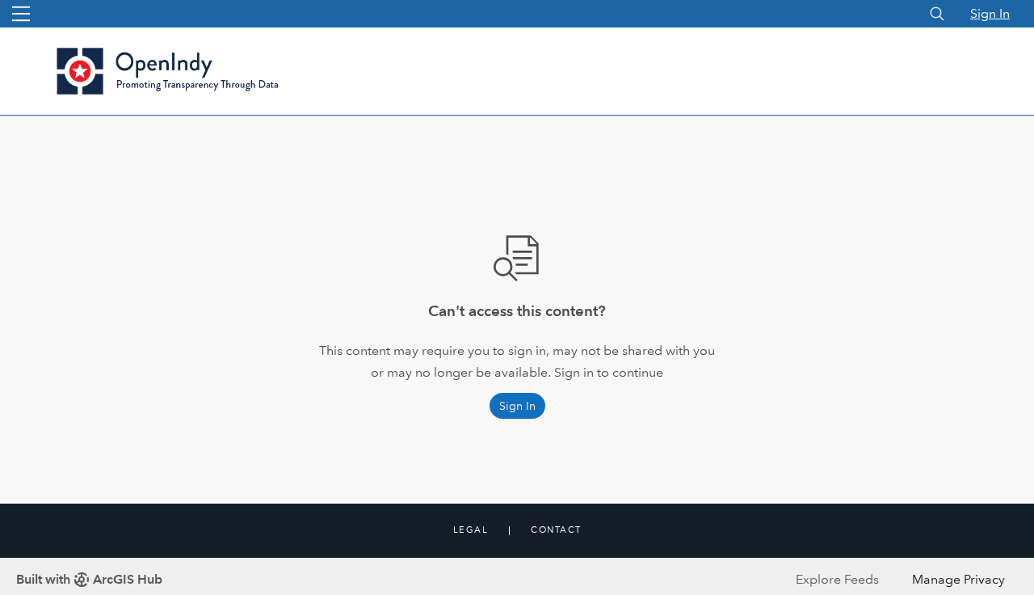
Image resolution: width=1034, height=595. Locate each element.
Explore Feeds (837, 579)
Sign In (990, 13)
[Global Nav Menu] (21, 13)
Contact (556, 530)
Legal (471, 530)
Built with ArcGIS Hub (89, 579)
